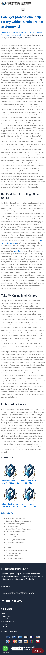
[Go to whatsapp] (5, 648)
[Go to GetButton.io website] (5, 652)
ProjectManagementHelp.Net (14, 569)
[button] (23, 9)
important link (19, 251)
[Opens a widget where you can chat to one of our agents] (37, 651)
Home (3, 32)
